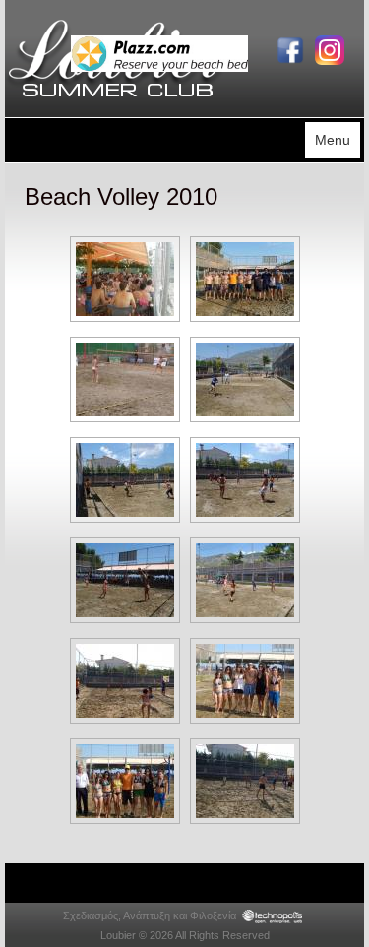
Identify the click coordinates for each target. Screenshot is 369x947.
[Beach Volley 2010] (125, 279)
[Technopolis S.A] (272, 915)
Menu (332, 140)
